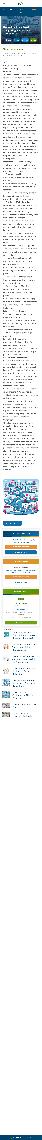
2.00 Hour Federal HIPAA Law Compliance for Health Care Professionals (21, 571)
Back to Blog (8, 62)
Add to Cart (21, 622)
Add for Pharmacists (21, 547)
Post (17, 40)
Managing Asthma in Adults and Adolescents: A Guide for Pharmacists (26, 659)
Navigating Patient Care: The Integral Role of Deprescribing (24, 647)
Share (9, 40)
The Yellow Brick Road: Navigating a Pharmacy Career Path (23, 683)
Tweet (26, 40)
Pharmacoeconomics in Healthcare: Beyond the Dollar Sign (23, 671)
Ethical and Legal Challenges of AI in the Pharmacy (23, 695)
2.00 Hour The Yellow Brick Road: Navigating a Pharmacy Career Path (21, 541)
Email (34, 40)
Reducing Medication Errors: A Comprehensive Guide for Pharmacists (24, 635)
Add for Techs (21, 552)
